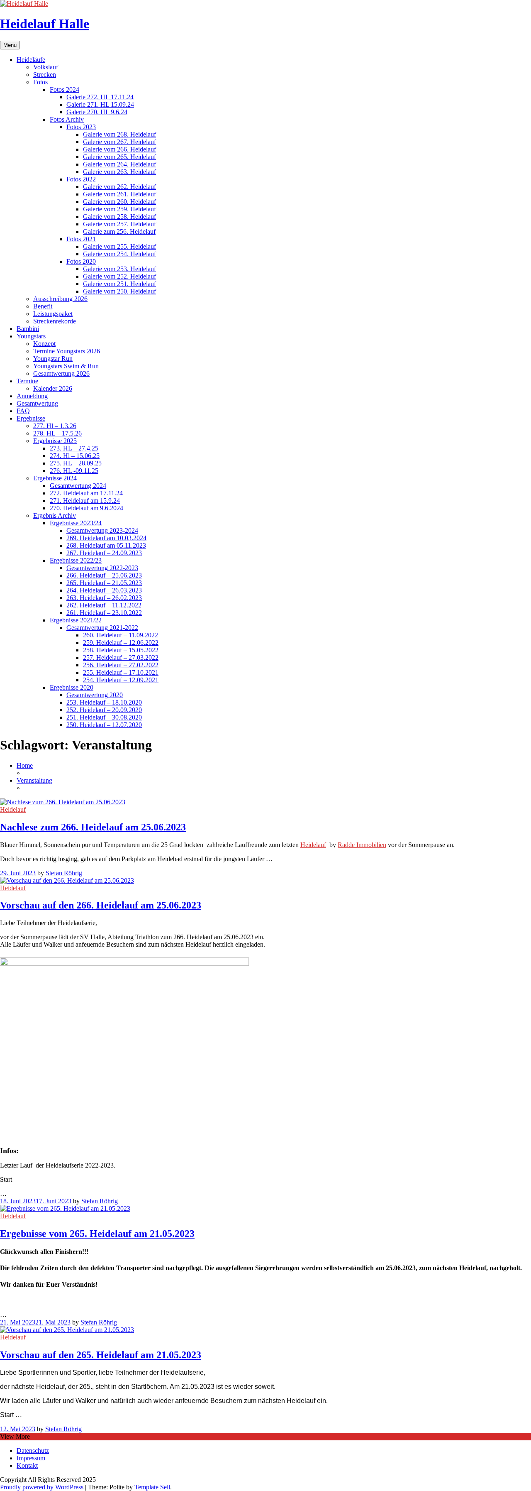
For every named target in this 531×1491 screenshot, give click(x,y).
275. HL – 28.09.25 (76, 463)
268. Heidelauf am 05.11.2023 (106, 545)
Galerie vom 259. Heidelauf (119, 209)
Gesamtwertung (37, 403)
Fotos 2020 (81, 261)
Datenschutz (33, 1450)
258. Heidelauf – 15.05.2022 (120, 650)
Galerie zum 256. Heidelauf (119, 231)
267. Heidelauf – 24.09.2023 (104, 552)
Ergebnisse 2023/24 (76, 522)
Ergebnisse (31, 418)
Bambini (28, 328)
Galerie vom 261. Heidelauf (119, 194)
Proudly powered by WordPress (42, 1487)
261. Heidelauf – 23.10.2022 (104, 612)
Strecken (44, 74)
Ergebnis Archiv (54, 515)
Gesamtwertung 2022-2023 (102, 567)
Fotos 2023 (81, 126)
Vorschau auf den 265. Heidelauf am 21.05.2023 (100, 1354)
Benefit (42, 306)
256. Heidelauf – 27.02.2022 (120, 664)
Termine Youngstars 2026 (66, 351)
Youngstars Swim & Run (66, 366)
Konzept (44, 343)
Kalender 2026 (52, 388)
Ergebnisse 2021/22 (76, 620)
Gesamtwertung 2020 (94, 694)
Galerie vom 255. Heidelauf (119, 246)
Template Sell (152, 1487)
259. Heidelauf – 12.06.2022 (120, 642)
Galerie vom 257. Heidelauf (119, 224)
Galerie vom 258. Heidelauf (119, 216)
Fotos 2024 (64, 89)
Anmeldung (32, 395)
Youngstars (31, 336)
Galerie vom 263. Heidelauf (119, 171)
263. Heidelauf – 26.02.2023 (104, 597)
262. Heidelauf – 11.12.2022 (103, 605)
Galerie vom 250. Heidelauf (119, 291)
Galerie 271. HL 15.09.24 (100, 104)
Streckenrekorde (54, 321)
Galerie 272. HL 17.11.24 (100, 96)
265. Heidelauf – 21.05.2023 (104, 582)
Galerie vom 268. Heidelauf (119, 134)
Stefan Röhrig (64, 872)
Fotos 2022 (81, 179)
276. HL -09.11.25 (74, 470)
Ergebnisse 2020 (71, 687)
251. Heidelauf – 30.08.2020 (104, 717)
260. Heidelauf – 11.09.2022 (120, 635)
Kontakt (27, 1465)
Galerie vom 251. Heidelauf (119, 283)
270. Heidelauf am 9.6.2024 (86, 508)
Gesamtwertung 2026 (61, 373)
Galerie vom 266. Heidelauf (119, 149)
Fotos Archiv (67, 119)
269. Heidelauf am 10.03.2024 (106, 537)
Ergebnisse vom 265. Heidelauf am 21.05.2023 (97, 1233)
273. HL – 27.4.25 (74, 448)
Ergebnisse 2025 (55, 440)
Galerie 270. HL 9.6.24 (96, 111)
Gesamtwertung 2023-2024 (102, 530)
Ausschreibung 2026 (60, 298)
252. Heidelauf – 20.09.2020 (104, 709)
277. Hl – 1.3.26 (54, 425)
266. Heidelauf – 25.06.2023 (104, 575)
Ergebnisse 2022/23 (76, 560)
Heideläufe (31, 59)
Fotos (40, 82)
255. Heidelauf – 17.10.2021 (120, 672)
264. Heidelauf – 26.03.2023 (104, 590)
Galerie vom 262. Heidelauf (119, 186)
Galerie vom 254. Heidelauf (119, 253)
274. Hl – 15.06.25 (75, 455)
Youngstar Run (53, 358)
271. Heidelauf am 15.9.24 (85, 500)
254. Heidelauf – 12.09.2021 (120, 679)
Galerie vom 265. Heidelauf (119, 156)
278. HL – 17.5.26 (57, 433)
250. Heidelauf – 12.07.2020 (104, 724)
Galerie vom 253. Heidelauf (119, 268)
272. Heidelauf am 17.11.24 (86, 493)
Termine (27, 380)
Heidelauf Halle (44, 23)
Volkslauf (45, 67)
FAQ (23, 410)
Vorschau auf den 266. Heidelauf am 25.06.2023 (100, 905)
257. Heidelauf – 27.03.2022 (120, 657)
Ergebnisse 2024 (55, 478)
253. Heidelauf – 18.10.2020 (104, 702)
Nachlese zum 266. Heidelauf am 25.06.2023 (93, 827)
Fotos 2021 (81, 238)
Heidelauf (13, 809)
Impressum (31, 1458)
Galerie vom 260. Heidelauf (119, 201)
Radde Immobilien (362, 844)
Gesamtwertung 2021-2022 (102, 627)
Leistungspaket (53, 313)
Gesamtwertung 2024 (78, 485)
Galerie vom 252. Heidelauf (119, 276)
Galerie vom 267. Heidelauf (119, 141)
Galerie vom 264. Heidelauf (119, 164)
